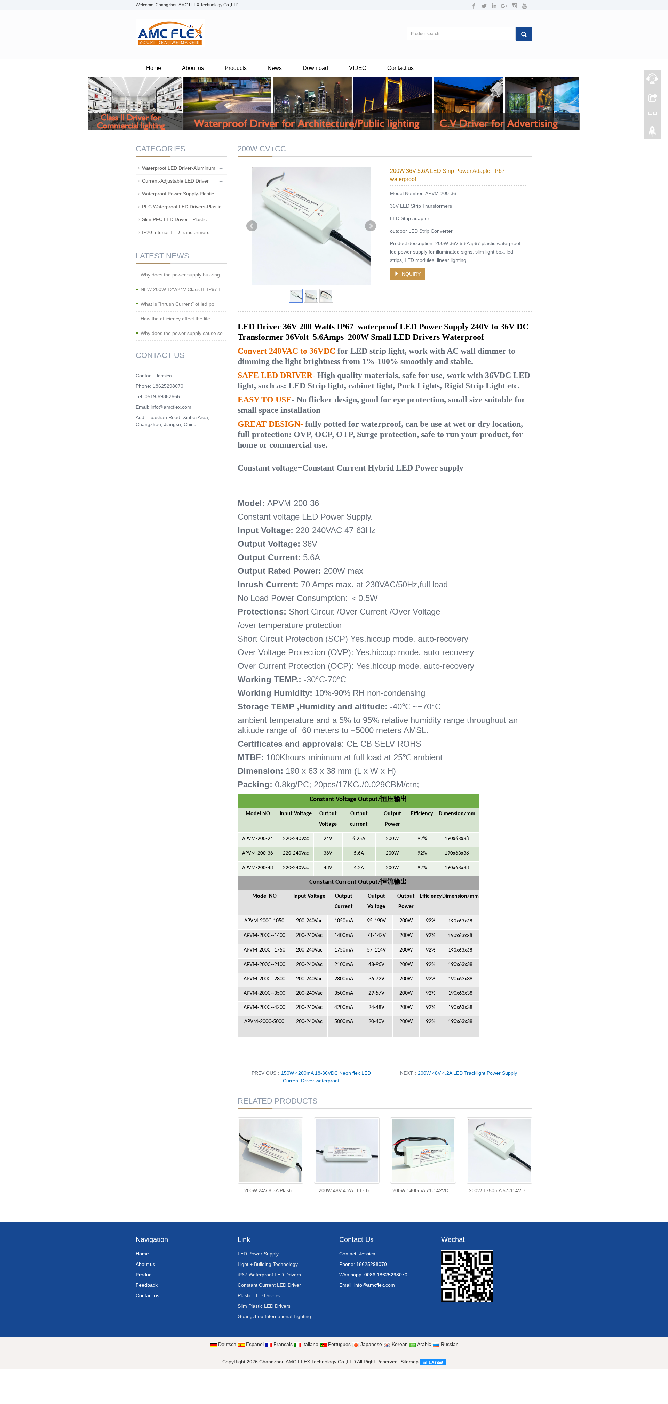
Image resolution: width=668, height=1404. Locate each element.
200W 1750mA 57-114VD (497, 1190)
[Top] (652, 133)
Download (315, 68)
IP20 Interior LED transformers (175, 232)
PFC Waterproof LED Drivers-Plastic (181, 206)
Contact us (400, 68)
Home (153, 68)
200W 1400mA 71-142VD (420, 1190)
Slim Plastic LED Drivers (264, 1306)
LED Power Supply (258, 1254)
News (275, 68)
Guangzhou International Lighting (274, 1316)
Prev (251, 226)
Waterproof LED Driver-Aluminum (178, 168)
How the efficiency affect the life (175, 318)
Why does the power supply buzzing (180, 275)
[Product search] (524, 34)
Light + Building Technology (268, 1264)
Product (144, 1274)
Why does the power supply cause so (182, 333)
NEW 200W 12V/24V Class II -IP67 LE (182, 289)
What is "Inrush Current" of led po (177, 304)
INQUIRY (410, 274)
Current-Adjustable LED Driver (175, 181)
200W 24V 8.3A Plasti (268, 1190)
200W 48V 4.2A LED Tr (344, 1190)
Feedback (147, 1285)
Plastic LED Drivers (259, 1295)
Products (236, 68)
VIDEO (357, 68)
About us (193, 68)
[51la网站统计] (433, 1361)
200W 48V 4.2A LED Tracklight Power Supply (467, 1073)
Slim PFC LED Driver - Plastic (174, 219)
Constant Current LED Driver (269, 1285)
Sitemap (409, 1361)
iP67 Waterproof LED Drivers (269, 1274)
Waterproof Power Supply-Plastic (178, 193)
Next (370, 226)
